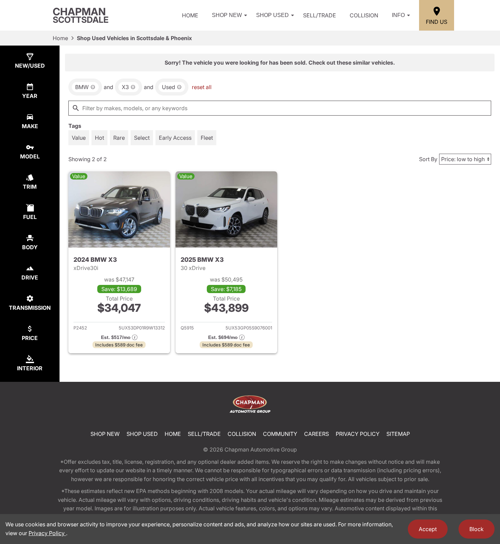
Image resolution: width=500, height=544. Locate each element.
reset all (202, 87)
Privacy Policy (358, 433)
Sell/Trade (319, 15)
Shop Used (272, 15)
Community (280, 433)
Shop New (227, 15)
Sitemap (398, 433)
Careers (316, 433)
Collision (364, 15)
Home (190, 15)
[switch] (78, 137)
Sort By (428, 159)
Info (398, 15)
